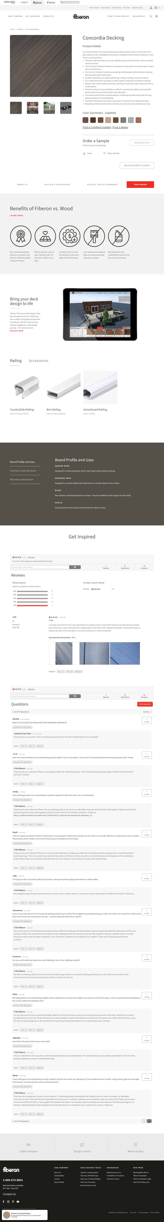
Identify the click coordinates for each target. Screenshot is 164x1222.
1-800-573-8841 (13, 1180)
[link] (16, 557)
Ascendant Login (137, 8)
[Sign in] (151, 7)
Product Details (92, 46)
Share (87, 153)
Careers (57, 1179)
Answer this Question (22, 727)
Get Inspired (33, 16)
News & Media (59, 1182)
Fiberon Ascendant (140, 1176)
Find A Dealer (105, 8)
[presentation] (64, 653)
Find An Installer (94, 8)
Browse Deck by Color (88, 1185)
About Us (57, 1173)
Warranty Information (21, 479)
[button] (151, 16)
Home (12, 29)
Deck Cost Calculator (88, 1182)
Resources (139, 16)
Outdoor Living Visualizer (89, 1173)
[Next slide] (70, 65)
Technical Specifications (23, 471)
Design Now (16, 331)
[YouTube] (18, 1202)
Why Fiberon (15, 16)
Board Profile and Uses (22, 462)
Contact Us (9, 1194)
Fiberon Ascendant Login (142, 1179)
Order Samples (116, 8)
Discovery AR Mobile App (89, 1176)
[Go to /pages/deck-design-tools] (100, 314)
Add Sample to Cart (142, 142)
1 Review (31, 557)
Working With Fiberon (141, 1173)
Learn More (16, 215)
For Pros (138, 1168)
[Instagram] (8, 1202)
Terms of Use (133, 1212)
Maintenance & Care (114, 1173)
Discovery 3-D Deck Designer (91, 1179)
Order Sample (140, 184)
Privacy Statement (143, 1212)
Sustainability (59, 1176)
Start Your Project (118, 16)
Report (78, 671)
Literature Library (113, 1179)
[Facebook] (4, 1202)
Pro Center (126, 8)
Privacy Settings (154, 1212)
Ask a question (145, 704)
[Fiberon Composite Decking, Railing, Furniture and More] (81, 16)
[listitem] (28, 1147)
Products (48, 16)
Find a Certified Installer (97, 127)
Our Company (61, 1168)
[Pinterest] (13, 1202)
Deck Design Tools (91, 1168)
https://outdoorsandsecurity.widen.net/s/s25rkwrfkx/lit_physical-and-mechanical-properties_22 (53, 815)
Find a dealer (120, 127)
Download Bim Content (137, 165)
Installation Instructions (115, 1176)
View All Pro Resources (141, 1182)
